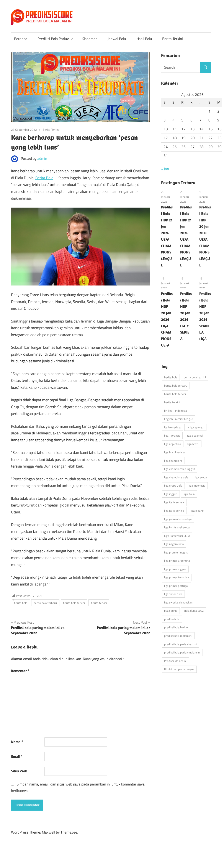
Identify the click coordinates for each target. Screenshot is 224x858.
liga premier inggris (176, 552)
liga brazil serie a (174, 452)
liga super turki (173, 594)
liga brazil (193, 444)
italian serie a (172, 427)
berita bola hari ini (195, 377)
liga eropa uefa (173, 485)
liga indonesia (197, 485)
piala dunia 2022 (194, 610)
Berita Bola (44, 178)
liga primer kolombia (176, 577)
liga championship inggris (179, 469)
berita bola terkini (74, 603)
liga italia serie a (174, 502)
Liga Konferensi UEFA (177, 536)
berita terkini (99, 603)
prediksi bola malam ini (178, 636)
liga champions (173, 460)
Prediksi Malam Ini (175, 661)
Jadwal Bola (117, 39)
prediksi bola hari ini (176, 627)
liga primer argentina (177, 560)
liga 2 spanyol (194, 435)
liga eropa (201, 477)
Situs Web (19, 771)
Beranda (20, 39)
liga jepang (197, 510)
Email (16, 756)
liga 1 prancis (172, 435)
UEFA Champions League (179, 669)
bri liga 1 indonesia (175, 410)
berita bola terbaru (45, 603)
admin (42, 158)
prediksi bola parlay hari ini (180, 644)
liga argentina (172, 444)
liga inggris (170, 494)
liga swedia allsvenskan (178, 602)
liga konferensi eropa (177, 527)
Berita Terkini (172, 39)
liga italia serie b (174, 510)
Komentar (20, 671)
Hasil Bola (144, 39)
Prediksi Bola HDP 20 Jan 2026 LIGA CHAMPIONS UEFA (167, 319)
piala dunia (170, 610)
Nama (17, 742)
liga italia (189, 494)
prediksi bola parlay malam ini (182, 652)
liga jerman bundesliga (178, 519)
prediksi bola (172, 619)
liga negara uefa (174, 544)
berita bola (20, 603)
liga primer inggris (175, 569)
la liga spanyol (195, 427)
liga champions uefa (176, 477)
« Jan (165, 169)
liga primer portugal (176, 586)
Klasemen (89, 39)
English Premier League (178, 419)
